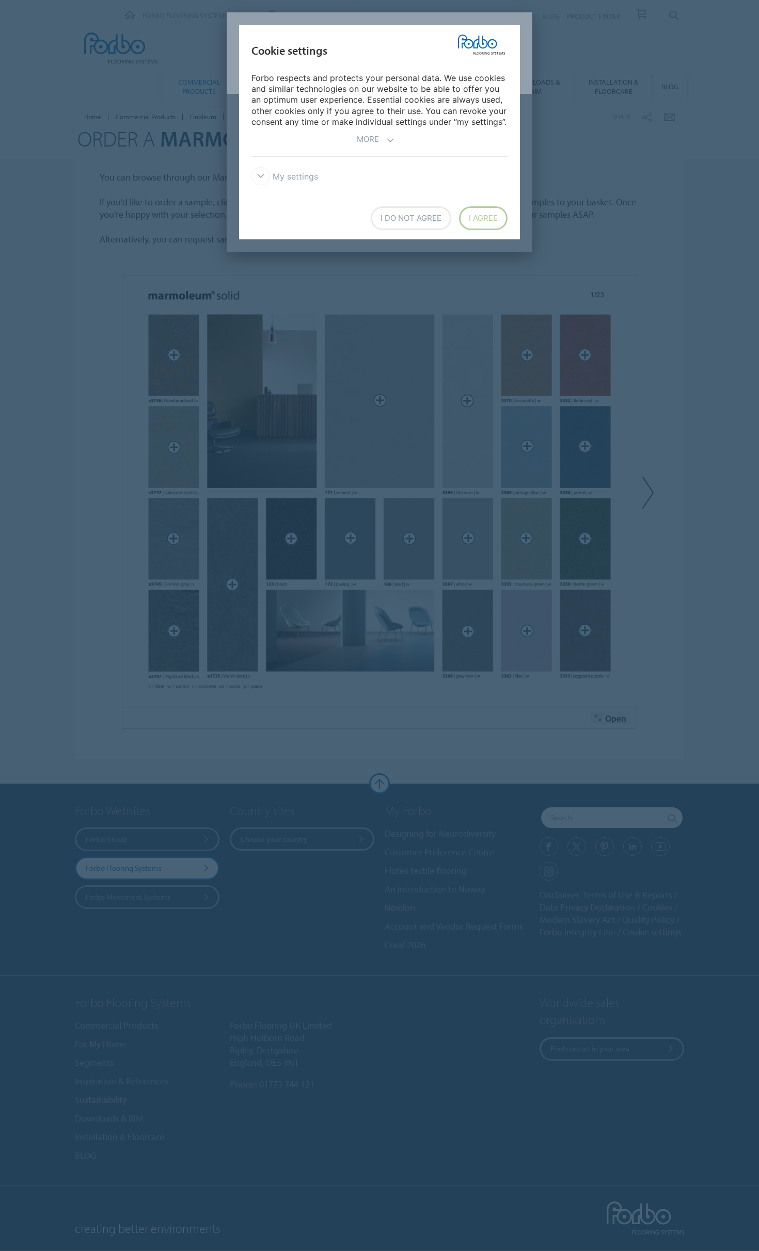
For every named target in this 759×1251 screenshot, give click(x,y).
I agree (483, 218)
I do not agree (411, 218)
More (368, 139)
